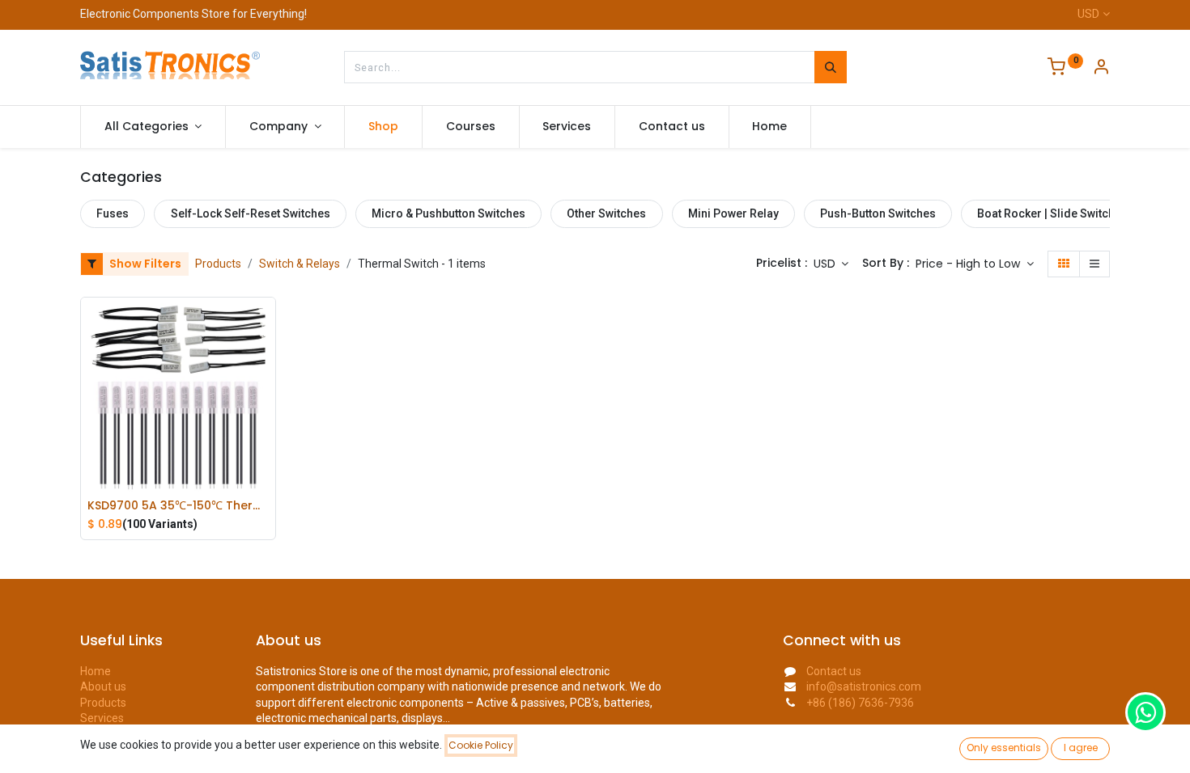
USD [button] (826, 264)
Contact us (833, 671)
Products (218, 263)
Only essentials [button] (1004, 747)
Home (95, 671)
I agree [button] (1081, 747)
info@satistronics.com (863, 686)
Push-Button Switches (878, 213)
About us (103, 686)
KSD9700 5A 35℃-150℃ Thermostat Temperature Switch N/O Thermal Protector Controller (178, 505)
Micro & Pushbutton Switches (448, 213)
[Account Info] (1101, 68)
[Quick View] (267, 322)
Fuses (112, 213)
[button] (975, 264)
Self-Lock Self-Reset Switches (250, 213)
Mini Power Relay (733, 213)
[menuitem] (383, 127)
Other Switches (606, 213)
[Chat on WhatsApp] (1145, 712)
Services (102, 718)
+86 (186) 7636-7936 (860, 702)
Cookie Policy (480, 745)
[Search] (830, 67)
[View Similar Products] (267, 431)
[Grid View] (1064, 264)
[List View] (1094, 264)
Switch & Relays (299, 263)
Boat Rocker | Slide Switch (1046, 213)
